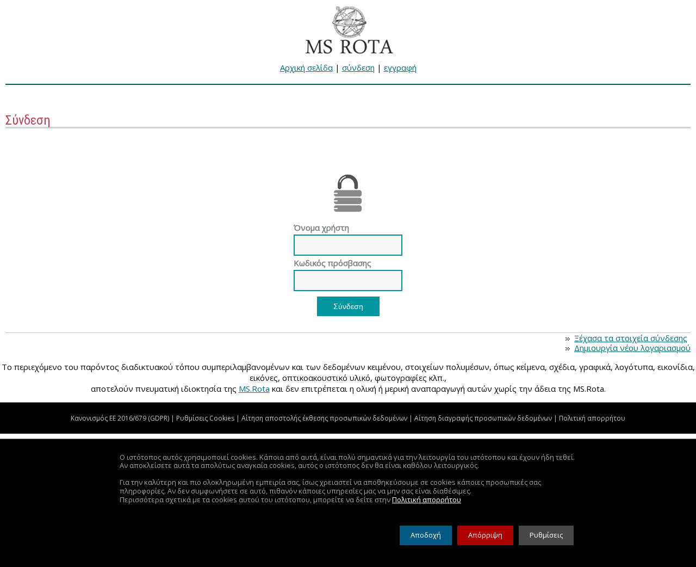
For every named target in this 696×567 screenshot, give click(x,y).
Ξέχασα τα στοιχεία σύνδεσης (630, 337)
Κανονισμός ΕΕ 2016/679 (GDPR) (120, 418)
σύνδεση (358, 67)
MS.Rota (254, 388)
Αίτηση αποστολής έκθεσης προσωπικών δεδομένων (324, 418)
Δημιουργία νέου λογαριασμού (632, 347)
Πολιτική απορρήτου (592, 418)
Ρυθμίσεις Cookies (205, 418)
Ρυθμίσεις (546, 535)
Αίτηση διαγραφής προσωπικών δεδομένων (483, 418)
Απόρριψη (485, 535)
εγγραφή (400, 67)
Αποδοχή (426, 535)
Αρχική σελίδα (306, 67)
